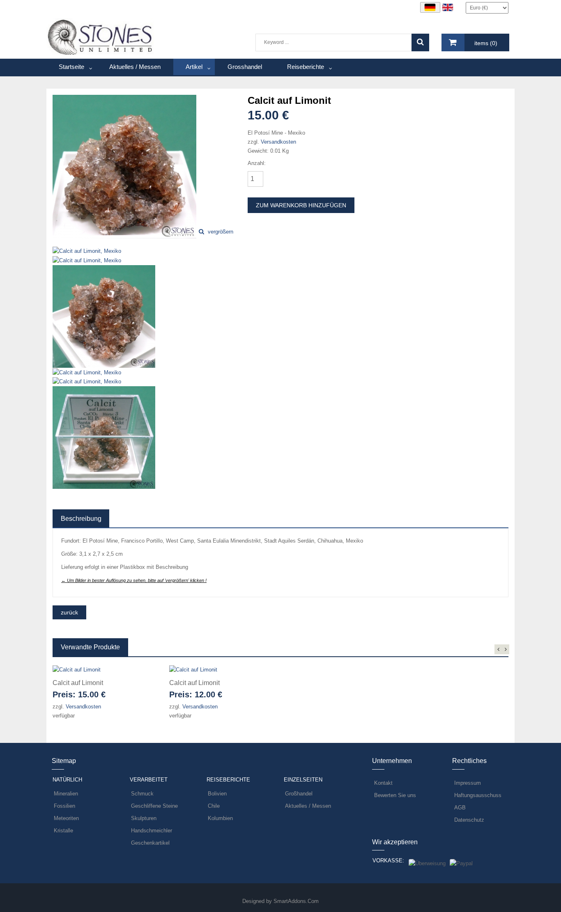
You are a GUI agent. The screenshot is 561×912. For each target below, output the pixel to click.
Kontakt (383, 783)
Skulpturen (143, 818)
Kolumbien (220, 818)
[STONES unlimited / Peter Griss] (100, 37)
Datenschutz (469, 820)
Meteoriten (66, 818)
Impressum (467, 783)
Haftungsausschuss (477, 795)
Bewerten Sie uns (395, 795)
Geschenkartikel (150, 843)
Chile (214, 806)
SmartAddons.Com (296, 901)
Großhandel (299, 794)
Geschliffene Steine (154, 806)
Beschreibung (81, 518)
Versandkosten (278, 142)
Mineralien (66, 794)
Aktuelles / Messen (308, 806)
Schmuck (142, 794)
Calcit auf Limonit (78, 682)
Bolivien (217, 794)
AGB (460, 807)
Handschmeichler (151, 830)
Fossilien (64, 806)
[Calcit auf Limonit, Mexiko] (124, 166)
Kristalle (63, 830)
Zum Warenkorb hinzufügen (301, 205)
